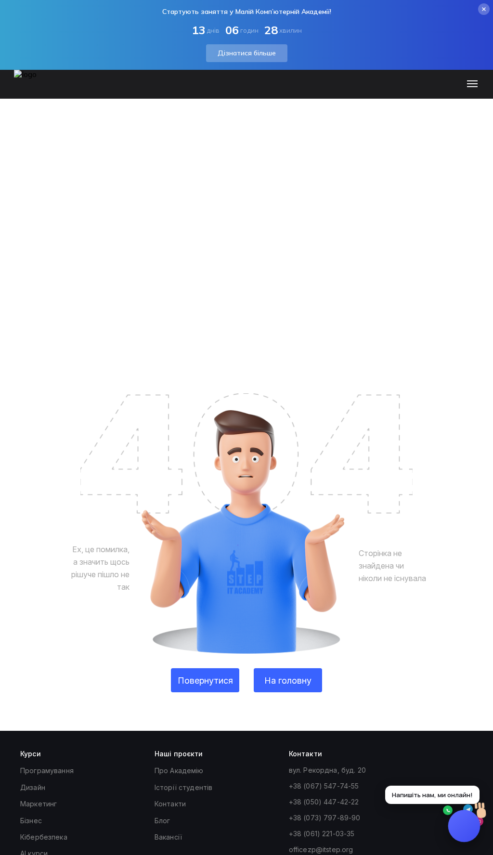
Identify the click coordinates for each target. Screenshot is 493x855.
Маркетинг (38, 804)
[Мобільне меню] (474, 84)
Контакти (170, 804)
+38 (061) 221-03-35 (322, 833)
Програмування (47, 770)
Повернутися (205, 680)
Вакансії (168, 837)
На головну (287, 680)
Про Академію (179, 770)
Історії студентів (183, 787)
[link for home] (31, 89)
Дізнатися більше (247, 53)
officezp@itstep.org (321, 849)
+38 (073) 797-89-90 (325, 818)
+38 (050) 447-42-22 (324, 802)
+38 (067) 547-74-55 (324, 786)
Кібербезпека (43, 837)
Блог (162, 820)
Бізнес (31, 820)
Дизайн (32, 787)
